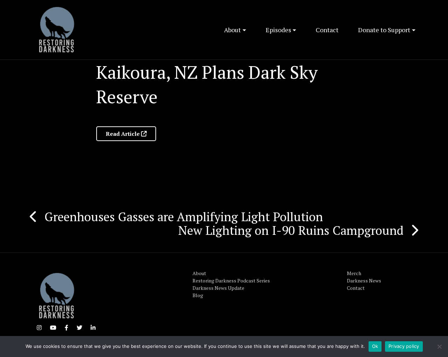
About (232, 30)
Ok (375, 346)
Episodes (278, 30)
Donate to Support (384, 30)
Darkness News (364, 280)
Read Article (123, 134)
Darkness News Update (218, 288)
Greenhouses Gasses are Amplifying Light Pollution (183, 217)
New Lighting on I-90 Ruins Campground (291, 230)
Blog (197, 295)
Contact (327, 30)
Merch (354, 273)
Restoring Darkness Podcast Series (231, 280)
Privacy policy (403, 346)
